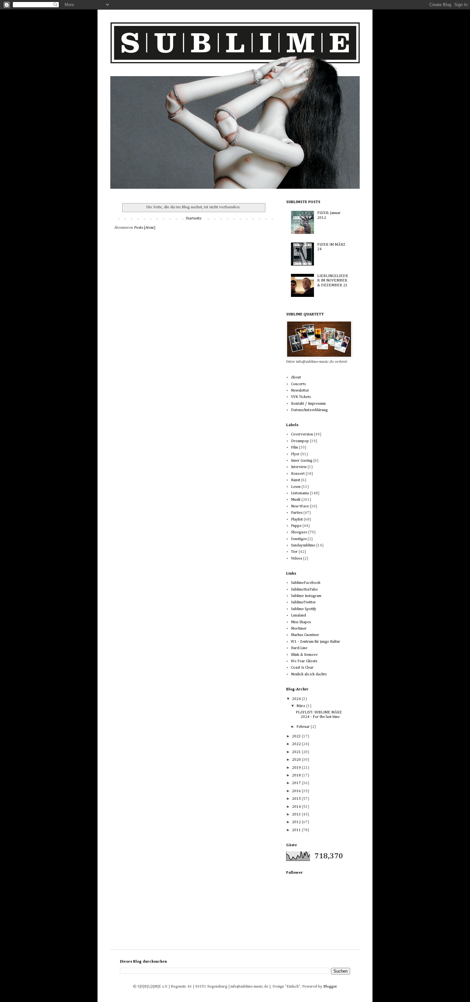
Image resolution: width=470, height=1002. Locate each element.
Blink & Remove (304, 655)
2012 (297, 822)
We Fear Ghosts (304, 661)
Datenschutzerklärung (309, 410)
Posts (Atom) (144, 228)
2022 (297, 744)
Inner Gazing (301, 461)
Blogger (330, 987)
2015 (297, 799)
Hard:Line (299, 648)
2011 (297, 830)
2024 (297, 699)
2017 (297, 783)
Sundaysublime (303, 545)
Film (294, 447)
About (296, 377)
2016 (297, 791)
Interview (299, 467)
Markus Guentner (305, 635)
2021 (297, 752)
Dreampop (300, 441)
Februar (303, 727)
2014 (297, 807)
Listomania (300, 493)
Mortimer (299, 629)
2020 (297, 760)
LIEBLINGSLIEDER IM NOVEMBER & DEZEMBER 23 (332, 280)
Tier (294, 552)
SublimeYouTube (304, 590)
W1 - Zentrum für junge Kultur (315, 642)
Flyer (295, 454)
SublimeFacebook (305, 583)
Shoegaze (299, 532)
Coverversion (302, 434)
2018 (297, 775)
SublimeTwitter (303, 602)
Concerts (298, 384)
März (301, 706)
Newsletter (300, 391)
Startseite (193, 218)
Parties (296, 513)
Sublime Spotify (303, 609)
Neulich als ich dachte (309, 674)
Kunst (295, 480)
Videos (296, 559)
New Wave (300, 506)
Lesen (296, 487)
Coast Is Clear (302, 668)
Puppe (296, 526)
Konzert (298, 474)
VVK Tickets (301, 397)
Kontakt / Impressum (308, 404)
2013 (297, 814)
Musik (296, 500)
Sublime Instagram (306, 596)
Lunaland (298, 615)
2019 (297, 768)
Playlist (297, 519)
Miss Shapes (301, 622)
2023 (297, 736)
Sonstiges (299, 539)
